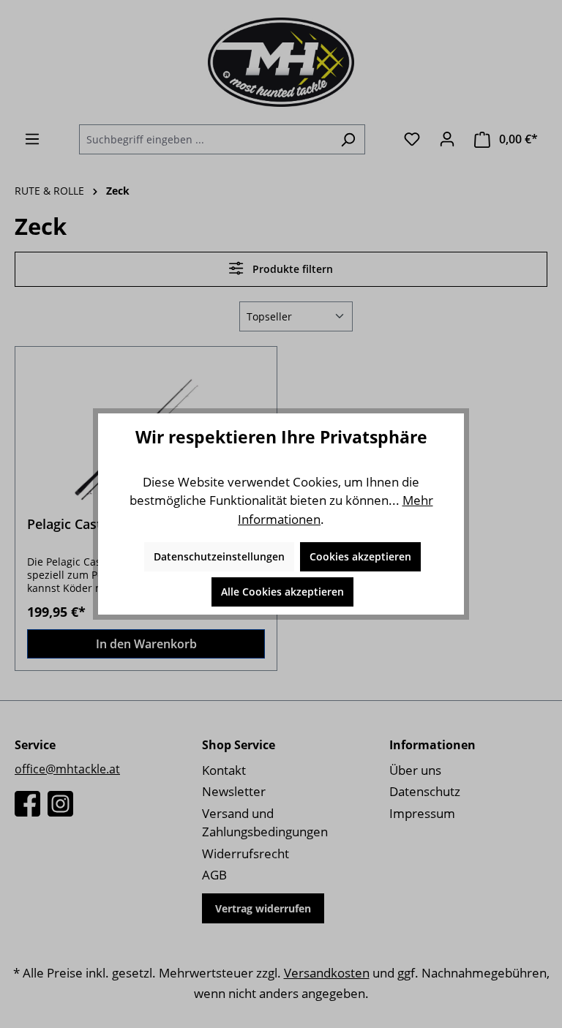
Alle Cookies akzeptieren (282, 592)
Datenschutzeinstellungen (219, 556)
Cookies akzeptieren (360, 556)
